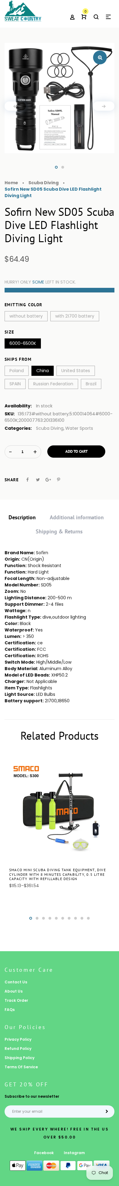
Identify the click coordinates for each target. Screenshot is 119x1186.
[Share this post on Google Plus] (48, 480)
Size (9, 332)
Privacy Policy (18, 1039)
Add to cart (76, 451)
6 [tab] (62, 918)
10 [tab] (88, 918)
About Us (14, 991)
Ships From (18, 359)
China (42, 371)
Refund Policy (18, 1048)
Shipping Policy (19, 1057)
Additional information (77, 517)
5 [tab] (56, 918)
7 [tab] (69, 918)
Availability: (18, 406)
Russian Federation (53, 384)
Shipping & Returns (59, 531)
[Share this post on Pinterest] (58, 480)
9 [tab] (82, 918)
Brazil (91, 384)
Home (11, 183)
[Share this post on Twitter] (38, 480)
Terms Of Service (21, 1067)
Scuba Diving (49, 428)
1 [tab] (56, 167)
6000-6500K (22, 343)
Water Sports (79, 428)
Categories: (18, 428)
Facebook (44, 1152)
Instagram (74, 1152)
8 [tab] (75, 918)
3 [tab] (43, 918)
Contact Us (16, 982)
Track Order (16, 1000)
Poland (16, 371)
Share (12, 479)
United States (75, 371)
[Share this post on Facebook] (27, 480)
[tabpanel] (59, 98)
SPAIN (15, 384)
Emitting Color (23, 304)
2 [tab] (62, 167)
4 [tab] (50, 918)
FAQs (10, 1009)
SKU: (10, 414)
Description (22, 517)
